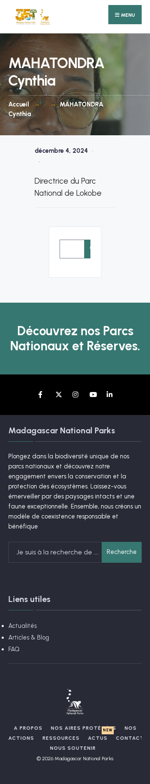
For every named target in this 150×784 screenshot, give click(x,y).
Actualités (22, 626)
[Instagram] (75, 394)
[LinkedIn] (109, 394)
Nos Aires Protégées (83, 728)
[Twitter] (58, 394)
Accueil (18, 104)
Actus (98, 738)
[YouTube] (92, 394)
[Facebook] (41, 394)
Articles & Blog (28, 637)
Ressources (61, 738)
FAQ (14, 649)
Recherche (122, 552)
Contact (130, 738)
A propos (28, 728)
